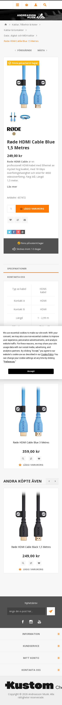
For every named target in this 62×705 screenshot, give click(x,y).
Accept (31, 371)
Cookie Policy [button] (47, 354)
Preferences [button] (9, 361)
